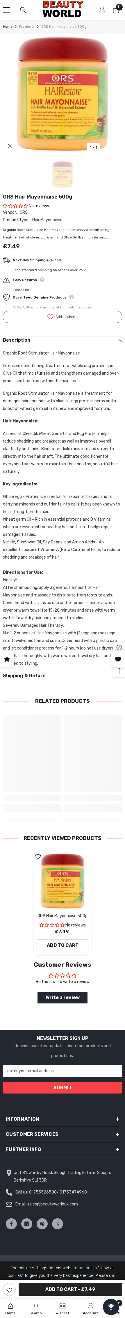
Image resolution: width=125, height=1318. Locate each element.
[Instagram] (26, 1223)
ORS (24, 212)
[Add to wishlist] (9, 1289)
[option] (62, 94)
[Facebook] (11, 1223)
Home (7, 26)
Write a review (63, 997)
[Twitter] (57, 1223)
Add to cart (62, 945)
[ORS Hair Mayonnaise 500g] (62, 881)
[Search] (22, 9)
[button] (15, 205)
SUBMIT (62, 1087)
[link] (32, 798)
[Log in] (102, 10)
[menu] (6, 9)
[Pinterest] (42, 1223)
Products (27, 26)
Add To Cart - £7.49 (70, 1289)
